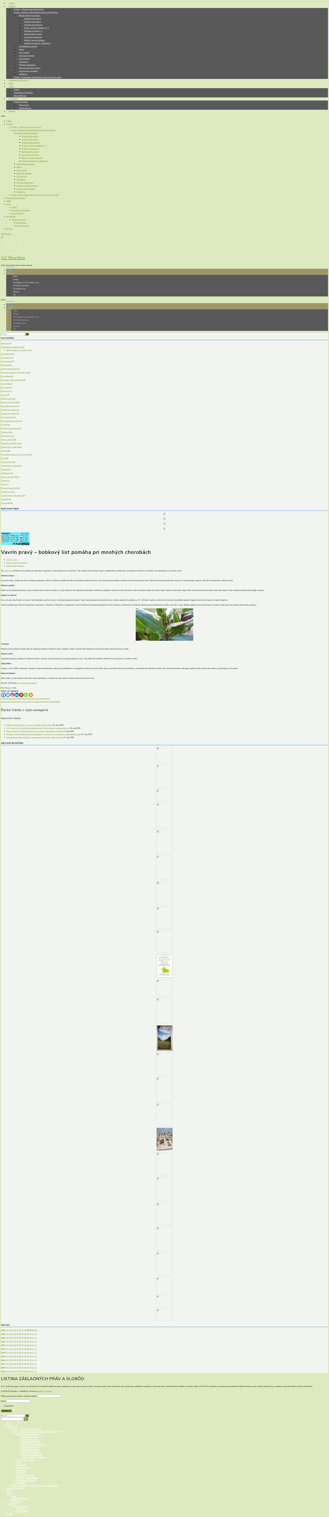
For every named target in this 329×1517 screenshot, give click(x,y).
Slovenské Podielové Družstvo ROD (16, 454)
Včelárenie (7, 473)
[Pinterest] (21, 695)
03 (12, 1330)
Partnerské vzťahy (10, 413)
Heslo (3, 1401)
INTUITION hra (17, 213)
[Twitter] (8, 695)
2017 (3, 1364)
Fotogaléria (10, 216)
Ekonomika (7, 376)
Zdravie (6, 503)
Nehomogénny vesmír (30, 152)
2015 (3, 1371)
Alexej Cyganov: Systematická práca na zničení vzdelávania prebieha (34, 731)
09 (28, 1334)
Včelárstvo (20, 192)
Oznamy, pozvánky (10, 410)
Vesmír (5, 480)
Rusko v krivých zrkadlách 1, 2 (34, 145)
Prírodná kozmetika (21, 285)
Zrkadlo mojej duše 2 (30, 139)
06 (20, 1330)
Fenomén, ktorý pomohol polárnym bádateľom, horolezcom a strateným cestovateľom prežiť (43, 734)
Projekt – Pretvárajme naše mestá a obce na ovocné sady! (37, 77)
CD (14, 295)
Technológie (8, 462)
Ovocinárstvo (21, 176)
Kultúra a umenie (9, 402)
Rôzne (5, 451)
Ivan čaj (5, 395)
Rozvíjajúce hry (19, 288)
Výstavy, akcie (8, 492)
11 (33, 1334)
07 (23, 1330)
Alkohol (6, 343)
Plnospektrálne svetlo (11, 421)
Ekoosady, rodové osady (12, 380)
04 (15, 1330)
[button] (164, 116)
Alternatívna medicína (12, 347)
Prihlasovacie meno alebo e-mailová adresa (19, 1396)
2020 (3, 1352)
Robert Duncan (25, 108)
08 (25, 1330)
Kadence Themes (45, 1391)
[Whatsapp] (26, 695)
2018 (3, 1360)
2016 (3, 1367)
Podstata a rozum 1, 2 (30, 149)
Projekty (9, 124)
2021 (3, 1349)
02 (10, 1330)
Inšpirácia (6, 391)
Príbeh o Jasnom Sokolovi (32, 158)
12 (35, 1334)
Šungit (16, 279)
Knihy (15, 276)
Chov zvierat (21, 170)
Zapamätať (8, 1406)
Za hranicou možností (30, 155)
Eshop (10, 273)
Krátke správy (8, 398)
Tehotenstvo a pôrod (11, 466)
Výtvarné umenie (18, 219)
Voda (4, 484)
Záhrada (6, 499)
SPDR (8, 201)
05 (17, 1330)
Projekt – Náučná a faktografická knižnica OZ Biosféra (33, 130)
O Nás (8, 121)
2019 (3, 1356)
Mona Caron (21, 223)
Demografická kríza (10, 369)
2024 (3, 1338)
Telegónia (6, 469)
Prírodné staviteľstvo (24, 182)
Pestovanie (20, 179)
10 (30, 1334)
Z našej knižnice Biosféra (12, 495)
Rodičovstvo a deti (10, 447)
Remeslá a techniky (10, 443)
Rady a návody (8, 439)
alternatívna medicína (15, 566)
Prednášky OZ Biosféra (20, 210)
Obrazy (16, 292)
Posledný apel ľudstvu (31, 142)
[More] (31, 695)
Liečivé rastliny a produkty (19, 350)
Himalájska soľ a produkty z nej (26, 282)
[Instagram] (12, 695)
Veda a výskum (9, 477)
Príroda (5, 425)
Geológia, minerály (24, 173)
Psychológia (7, 436)
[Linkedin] (17, 695)
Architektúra (7, 354)
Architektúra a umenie (28, 46)
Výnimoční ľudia (9, 488)
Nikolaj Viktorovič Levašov (27, 133)
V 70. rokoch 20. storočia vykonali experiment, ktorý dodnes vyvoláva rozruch (37, 728)
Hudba (14, 207)
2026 (3, 1330)
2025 (3, 1334)
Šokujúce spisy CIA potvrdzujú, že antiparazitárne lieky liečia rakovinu (34, 737)
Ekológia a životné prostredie (15, 372)
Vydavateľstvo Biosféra (18, 80)
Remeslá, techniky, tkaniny (27, 186)
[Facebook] (3, 695)
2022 (3, 1345)
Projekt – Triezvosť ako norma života (26, 127)
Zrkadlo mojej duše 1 (30, 136)
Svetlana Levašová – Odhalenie (35, 161)
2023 (3, 1341)
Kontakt (12, 111)
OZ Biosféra (13, 258)
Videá (11, 86)
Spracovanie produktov (25, 189)
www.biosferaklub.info (27, 683)
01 (7, 1330)
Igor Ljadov (6, 387)
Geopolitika (6, 384)
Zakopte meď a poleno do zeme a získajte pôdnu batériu (29, 725)
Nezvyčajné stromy (10, 406)
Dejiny (18, 167)
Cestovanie (7, 357)
